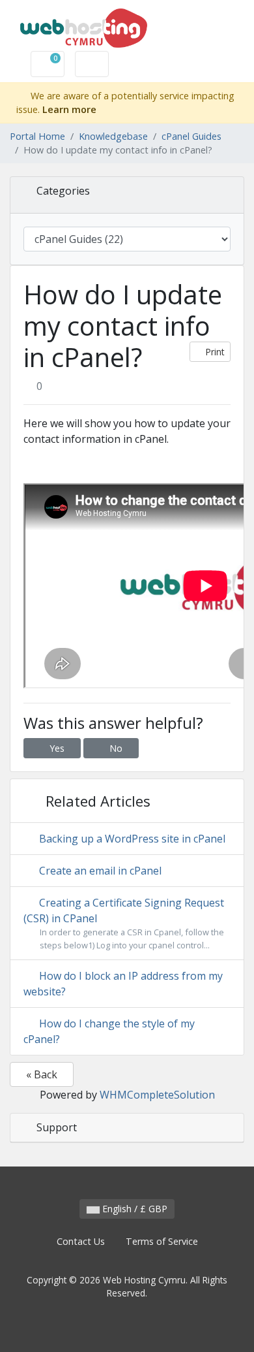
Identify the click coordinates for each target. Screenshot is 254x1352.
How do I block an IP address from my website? (123, 984)
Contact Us (81, 1241)
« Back (41, 1074)
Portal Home (37, 136)
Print (214, 352)
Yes (55, 748)
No (114, 748)
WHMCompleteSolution (157, 1094)
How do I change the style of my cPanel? (109, 1031)
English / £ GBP (133, 1208)
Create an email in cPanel (99, 870)
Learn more (70, 109)
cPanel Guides (191, 136)
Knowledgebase (113, 136)
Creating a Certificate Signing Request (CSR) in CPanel (123, 922)
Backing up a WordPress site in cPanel (130, 838)
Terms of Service (162, 1241)
